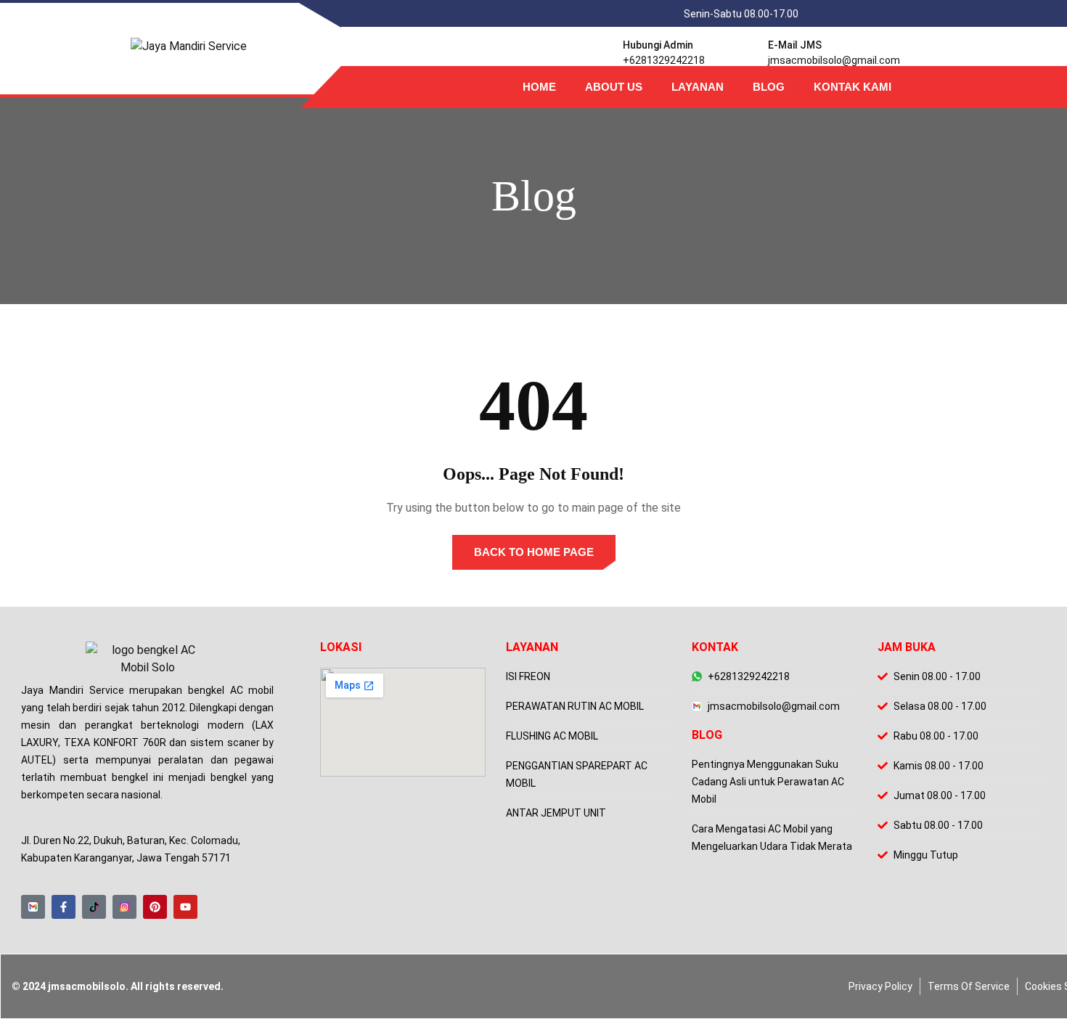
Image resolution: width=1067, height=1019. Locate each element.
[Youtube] (185, 907)
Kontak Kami (852, 87)
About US (613, 87)
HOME (539, 87)
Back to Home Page (534, 552)
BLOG (769, 87)
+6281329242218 (664, 60)
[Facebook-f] (63, 907)
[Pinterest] (155, 907)
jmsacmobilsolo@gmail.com (834, 60)
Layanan (697, 87)
